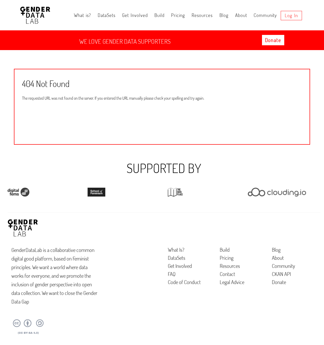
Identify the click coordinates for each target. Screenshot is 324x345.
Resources (202, 15)
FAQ (172, 273)
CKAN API (281, 273)
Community (265, 15)
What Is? (176, 249)
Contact (227, 273)
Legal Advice (232, 281)
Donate (273, 40)
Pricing (178, 15)
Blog (224, 15)
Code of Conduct (184, 281)
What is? (82, 15)
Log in (291, 15)
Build (159, 15)
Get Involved (135, 15)
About (241, 15)
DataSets (106, 15)
